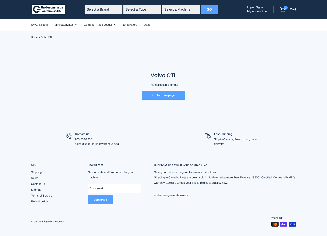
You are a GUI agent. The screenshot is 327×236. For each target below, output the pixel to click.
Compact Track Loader (98, 24)
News (34, 178)
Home (34, 37)
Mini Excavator (63, 24)
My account (255, 11)
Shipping (36, 172)
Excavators (130, 24)
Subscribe (100, 199)
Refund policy (39, 201)
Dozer (147, 24)
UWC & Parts (39, 24)
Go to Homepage (163, 95)
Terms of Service (41, 195)
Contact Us (38, 183)
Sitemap (36, 189)
